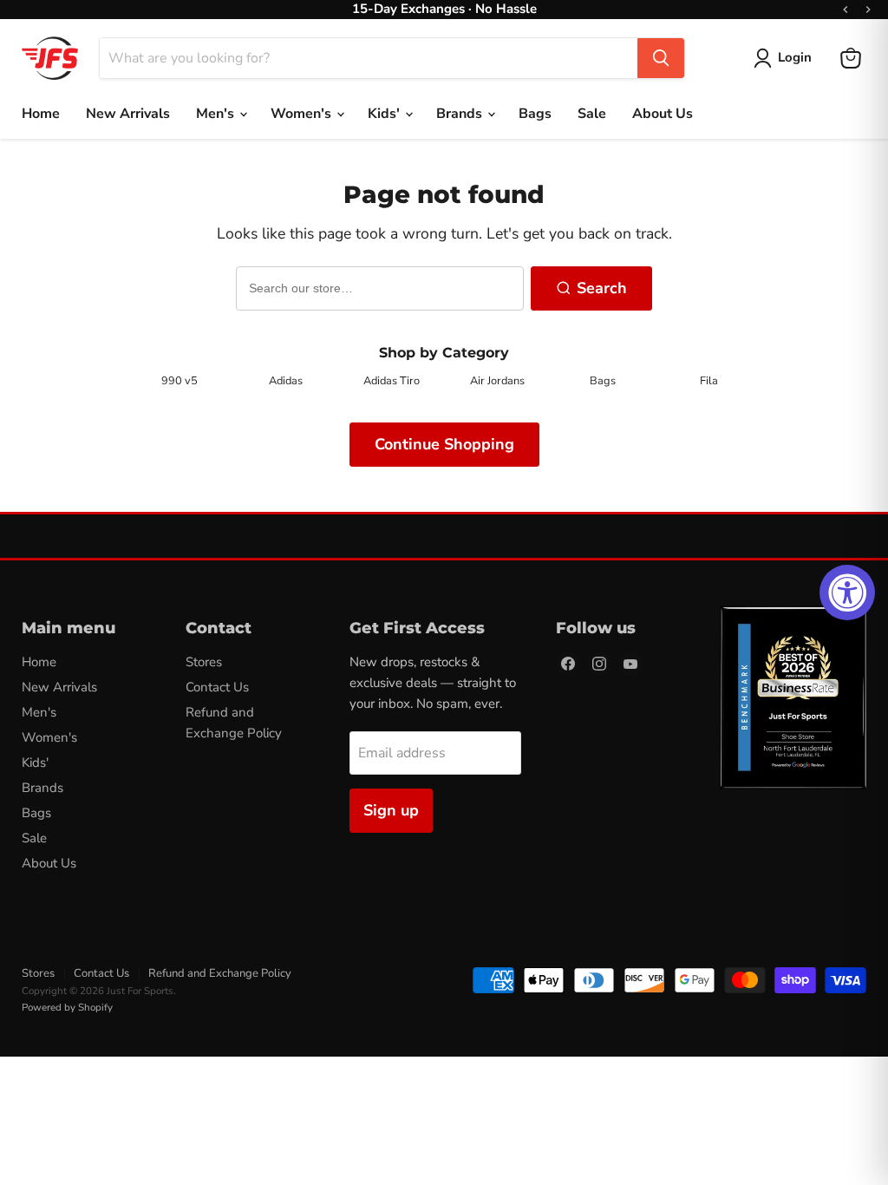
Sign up (391, 810)
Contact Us (217, 687)
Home (41, 113)
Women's (303, 113)
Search (602, 288)
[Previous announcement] (845, 9)
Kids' (385, 113)
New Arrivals (128, 113)
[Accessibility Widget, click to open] (847, 592)
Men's (217, 113)
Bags (535, 113)
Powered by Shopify (67, 1007)
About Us (662, 113)
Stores (204, 662)
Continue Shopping (444, 444)
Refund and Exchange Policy (219, 973)
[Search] (660, 58)
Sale (592, 113)
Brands (461, 113)
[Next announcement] (868, 9)
